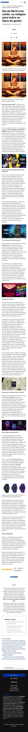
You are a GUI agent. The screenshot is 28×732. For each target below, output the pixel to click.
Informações (14, 687)
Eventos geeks (6, 644)
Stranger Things (12, 650)
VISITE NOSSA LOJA (14, 675)
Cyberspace (10, 435)
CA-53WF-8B (10, 397)
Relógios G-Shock (6, 648)
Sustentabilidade (14, 688)
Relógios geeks (16, 648)
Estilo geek (23, 642)
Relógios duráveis (17, 646)
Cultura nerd (21, 640)
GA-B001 (18, 464)
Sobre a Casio (14, 685)
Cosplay (15, 640)
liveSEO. (15, 726)
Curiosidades (8, 6)
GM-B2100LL (5, 245)
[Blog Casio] (5, 2)
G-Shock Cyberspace (16, 459)
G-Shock (4, 129)
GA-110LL (7, 217)
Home (3, 6)
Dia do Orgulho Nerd (14, 642)
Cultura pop (5, 642)
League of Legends (15, 644)
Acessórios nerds (8, 640)
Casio (15, 33)
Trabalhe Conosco (14, 690)
